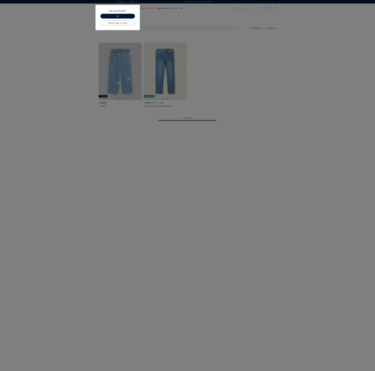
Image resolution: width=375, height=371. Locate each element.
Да (118, 16)
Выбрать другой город (117, 23)
